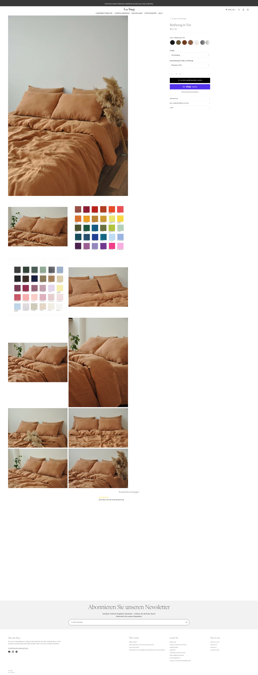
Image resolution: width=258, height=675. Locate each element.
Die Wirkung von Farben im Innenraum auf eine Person (147, 650)
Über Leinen (133, 642)
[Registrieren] (186, 622)
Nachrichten (214, 650)
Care (171, 108)
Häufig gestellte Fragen (178, 645)
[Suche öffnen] (239, 9)
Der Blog (213, 647)
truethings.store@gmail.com (18, 648)
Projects (213, 645)
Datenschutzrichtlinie (177, 653)
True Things (11, 672)
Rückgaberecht (175, 658)
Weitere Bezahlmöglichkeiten (190, 92)
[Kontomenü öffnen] (243, 9)
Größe (172, 51)
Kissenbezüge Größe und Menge (181, 61)
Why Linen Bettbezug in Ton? (179, 103)
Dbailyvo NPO (214, 642)
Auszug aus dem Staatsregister (180, 661)
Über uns (173, 642)
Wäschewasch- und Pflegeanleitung (141, 645)
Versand (172, 650)
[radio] (172, 42)
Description (174, 98)
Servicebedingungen (177, 655)
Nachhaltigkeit (134, 647)
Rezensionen (174, 647)
